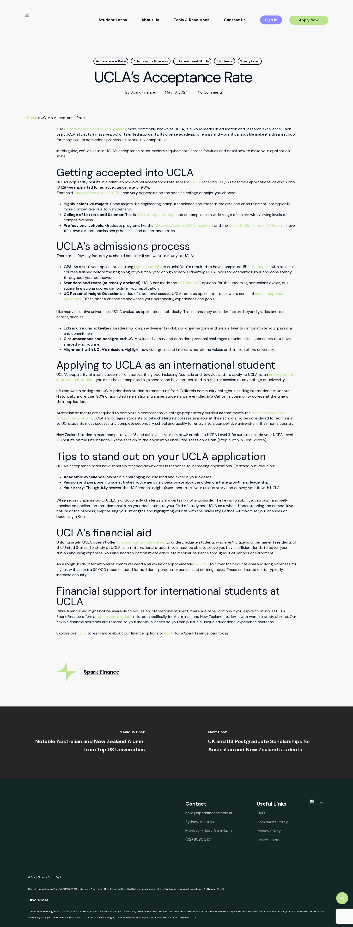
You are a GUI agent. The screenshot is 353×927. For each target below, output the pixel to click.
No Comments (210, 92)
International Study (192, 61)
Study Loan (249, 61)
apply (169, 633)
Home (32, 117)
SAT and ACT (189, 282)
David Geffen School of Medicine (257, 225)
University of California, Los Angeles (95, 129)
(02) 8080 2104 (199, 839)
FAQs (82, 633)
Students (224, 61)
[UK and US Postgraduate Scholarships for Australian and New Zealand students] (264, 742)
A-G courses (258, 266)
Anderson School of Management (183, 225)
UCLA (196, 182)
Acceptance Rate (111, 61)
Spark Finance (143, 92)
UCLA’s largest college (156, 214)
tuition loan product (114, 616)
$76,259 (201, 564)
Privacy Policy (269, 830)
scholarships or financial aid (141, 542)
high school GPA (148, 266)
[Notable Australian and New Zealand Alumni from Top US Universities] (88, 742)
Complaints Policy (272, 822)
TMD (261, 812)
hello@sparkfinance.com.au (209, 812)
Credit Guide (268, 840)
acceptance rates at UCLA (98, 192)
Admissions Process (150, 61)
